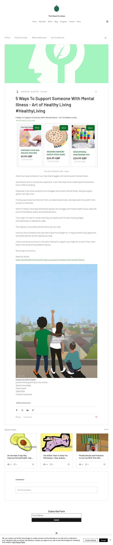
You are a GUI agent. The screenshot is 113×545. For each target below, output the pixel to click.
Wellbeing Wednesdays (39, 37)
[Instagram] (107, 21)
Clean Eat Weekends (57, 37)
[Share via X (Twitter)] (22, 410)
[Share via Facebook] (17, 410)
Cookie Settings (90, 540)
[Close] (110, 540)
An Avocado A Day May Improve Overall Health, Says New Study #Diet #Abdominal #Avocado (20, 456)
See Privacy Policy (18, 542)
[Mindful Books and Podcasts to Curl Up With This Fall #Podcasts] (92, 442)
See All (106, 429)
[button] (106, 37)
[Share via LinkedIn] (27, 410)
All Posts (7, 37)
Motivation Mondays (21, 37)
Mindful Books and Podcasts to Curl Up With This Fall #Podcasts (91, 456)
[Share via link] (33, 410)
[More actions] (96, 91)
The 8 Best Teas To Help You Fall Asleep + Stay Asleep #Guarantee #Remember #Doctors (55, 456)
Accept (103, 540)
